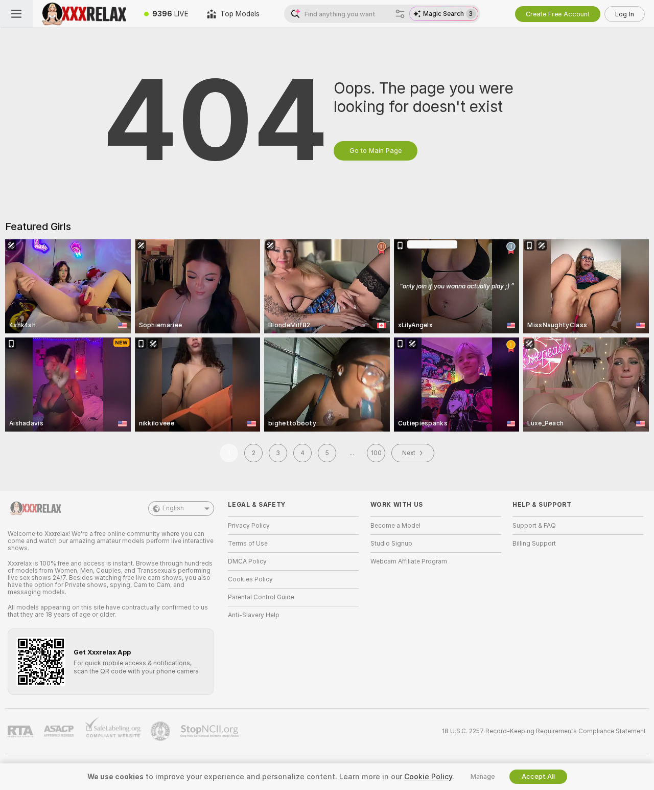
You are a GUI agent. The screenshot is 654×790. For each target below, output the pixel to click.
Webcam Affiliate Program (408, 561)
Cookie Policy (428, 777)
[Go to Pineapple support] (161, 731)
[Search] (400, 14)
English (173, 508)
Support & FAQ (534, 525)
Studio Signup (391, 543)
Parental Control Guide (261, 597)
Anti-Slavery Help (253, 615)
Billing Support (534, 543)
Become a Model (395, 525)
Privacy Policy (249, 525)
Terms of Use (248, 543)
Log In (624, 14)
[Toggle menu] (16, 14)
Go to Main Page (375, 150)
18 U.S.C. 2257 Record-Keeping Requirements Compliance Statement (544, 731)
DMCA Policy (247, 561)
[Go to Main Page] (84, 14)
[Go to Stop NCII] (210, 731)
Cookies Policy (250, 579)
